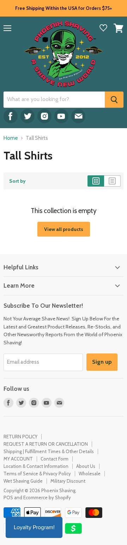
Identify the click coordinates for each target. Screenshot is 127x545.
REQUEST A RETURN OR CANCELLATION (46, 444)
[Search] (114, 100)
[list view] (112, 181)
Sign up (102, 361)
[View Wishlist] (103, 28)
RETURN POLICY (20, 436)
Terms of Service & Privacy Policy (37, 473)
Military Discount (67, 481)
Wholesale (90, 473)
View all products (63, 229)
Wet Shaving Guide (23, 481)
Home (11, 138)
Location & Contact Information (36, 466)
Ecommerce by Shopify (47, 497)
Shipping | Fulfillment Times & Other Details (49, 451)
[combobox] (54, 100)
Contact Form (54, 459)
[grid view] (95, 181)
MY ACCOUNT (18, 459)
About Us (85, 466)
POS (8, 497)
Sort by (17, 181)
